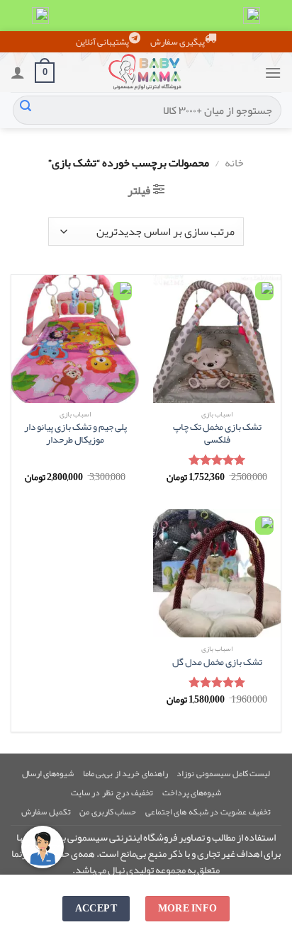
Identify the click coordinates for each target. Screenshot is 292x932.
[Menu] (272, 72)
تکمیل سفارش (46, 811)
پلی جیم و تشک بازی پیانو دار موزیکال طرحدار (75, 433)
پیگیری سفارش (177, 42)
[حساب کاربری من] (18, 72)
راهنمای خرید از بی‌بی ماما (125, 773)
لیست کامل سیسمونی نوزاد (223, 773)
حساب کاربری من (107, 811)
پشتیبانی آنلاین (102, 42)
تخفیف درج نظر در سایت (112, 792)
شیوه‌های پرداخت (192, 792)
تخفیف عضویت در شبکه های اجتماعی (208, 811)
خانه (234, 163)
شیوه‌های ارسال (48, 773)
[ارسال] (25, 110)
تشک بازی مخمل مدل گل (217, 662)
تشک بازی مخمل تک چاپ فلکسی (217, 433)
